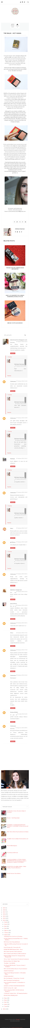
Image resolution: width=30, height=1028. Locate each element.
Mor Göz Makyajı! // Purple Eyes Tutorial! (14, 978)
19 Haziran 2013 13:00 (21, 417)
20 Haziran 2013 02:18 (21, 605)
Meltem (12, 458)
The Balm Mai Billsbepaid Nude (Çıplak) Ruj (15, 268)
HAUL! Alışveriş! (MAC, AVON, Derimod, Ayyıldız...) (14, 990)
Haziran (6, 934)
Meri (11, 528)
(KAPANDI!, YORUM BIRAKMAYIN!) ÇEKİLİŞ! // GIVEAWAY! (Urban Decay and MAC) (17, 826)
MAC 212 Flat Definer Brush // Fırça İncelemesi (15, 968)
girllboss (13, 542)
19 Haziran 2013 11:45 (21, 381)
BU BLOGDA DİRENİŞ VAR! (11, 995)
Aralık (5, 922)
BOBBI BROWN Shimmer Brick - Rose (13, 949)
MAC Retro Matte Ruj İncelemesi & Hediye (17, 831)
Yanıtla (13, 353)
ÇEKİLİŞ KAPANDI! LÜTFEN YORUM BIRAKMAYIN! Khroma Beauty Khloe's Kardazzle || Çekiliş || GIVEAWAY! (16, 861)
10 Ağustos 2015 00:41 (21, 727)
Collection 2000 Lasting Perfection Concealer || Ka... (16, 944)
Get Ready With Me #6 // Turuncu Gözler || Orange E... (14, 966)
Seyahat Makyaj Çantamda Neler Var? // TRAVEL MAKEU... (16, 939)
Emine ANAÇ (14, 712)
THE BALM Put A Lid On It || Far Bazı (13, 936)
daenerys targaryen (16, 589)
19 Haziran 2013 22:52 (21, 591)
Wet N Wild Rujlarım (12, 845)
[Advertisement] (9, 890)
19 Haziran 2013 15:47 (21, 528)
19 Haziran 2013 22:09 (20, 440)
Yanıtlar (10, 357)
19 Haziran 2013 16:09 (21, 542)
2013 (4, 920)
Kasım (6, 924)
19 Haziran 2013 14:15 (21, 458)
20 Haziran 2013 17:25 (21, 632)
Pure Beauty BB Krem (12, 852)
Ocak (5, 1006)
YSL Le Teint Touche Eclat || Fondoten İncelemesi (16, 959)
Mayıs (5, 998)
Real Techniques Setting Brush (11, 980)
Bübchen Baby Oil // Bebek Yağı (11, 961)
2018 (4, 910)
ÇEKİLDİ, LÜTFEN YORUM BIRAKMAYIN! (14, 985)
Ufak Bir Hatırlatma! (9, 970)
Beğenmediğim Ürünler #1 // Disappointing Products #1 (14, 956)
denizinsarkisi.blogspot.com (18, 340)
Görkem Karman (19, 364)
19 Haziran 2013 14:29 (21, 492)
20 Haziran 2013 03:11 (21, 622)
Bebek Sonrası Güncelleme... (14, 873)
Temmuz (6, 932)
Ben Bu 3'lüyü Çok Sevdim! (15, 323)
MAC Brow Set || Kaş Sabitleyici (12, 942)
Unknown (13, 381)
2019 (4, 907)
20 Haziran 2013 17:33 (21, 649)
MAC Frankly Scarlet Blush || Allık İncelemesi (15, 953)
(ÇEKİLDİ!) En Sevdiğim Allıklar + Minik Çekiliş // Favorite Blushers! (16, 867)
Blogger (18, 1019)
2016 (4, 914)
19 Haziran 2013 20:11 (21, 573)
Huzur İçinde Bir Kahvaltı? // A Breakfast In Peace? (14, 983)
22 (17, 27)
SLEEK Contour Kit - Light (10, 988)
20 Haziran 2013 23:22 (21, 675)
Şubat (6, 1004)
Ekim (5, 926)
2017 (4, 912)
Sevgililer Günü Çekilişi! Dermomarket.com (17, 838)
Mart (5, 1002)
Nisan (5, 1000)
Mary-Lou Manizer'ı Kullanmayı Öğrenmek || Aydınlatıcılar (15, 296)
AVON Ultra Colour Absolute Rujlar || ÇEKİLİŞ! (16, 811)
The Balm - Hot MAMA (9, 963)
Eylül (5, 928)
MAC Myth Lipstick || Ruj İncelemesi (13, 951)
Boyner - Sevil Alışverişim (13, 817)
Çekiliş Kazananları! (9, 976)
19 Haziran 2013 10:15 (21, 341)
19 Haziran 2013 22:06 (20, 366)
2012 (4, 1009)
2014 (4, 918)
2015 (4, 916)
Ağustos (6, 930)
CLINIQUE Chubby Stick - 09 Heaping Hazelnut (15, 993)
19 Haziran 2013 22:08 (20, 403)
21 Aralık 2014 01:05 (22, 714)
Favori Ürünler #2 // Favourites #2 (12, 947)
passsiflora (13, 603)
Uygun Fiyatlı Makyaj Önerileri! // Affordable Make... (15, 973)
